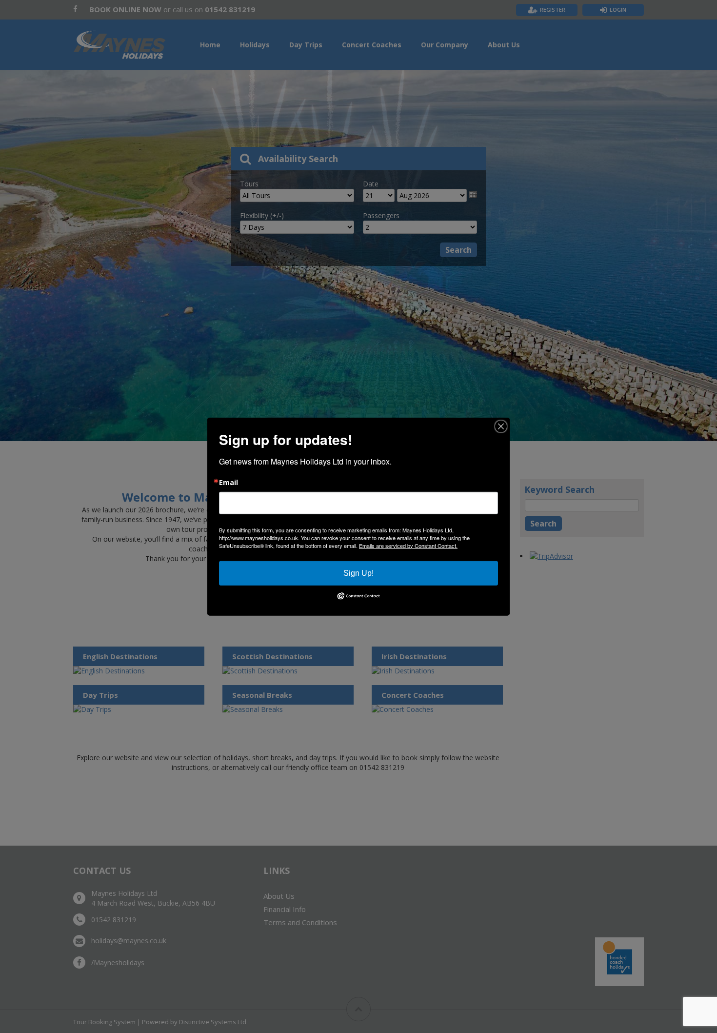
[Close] (501, 426)
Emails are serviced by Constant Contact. (408, 545)
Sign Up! (358, 572)
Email (228, 482)
